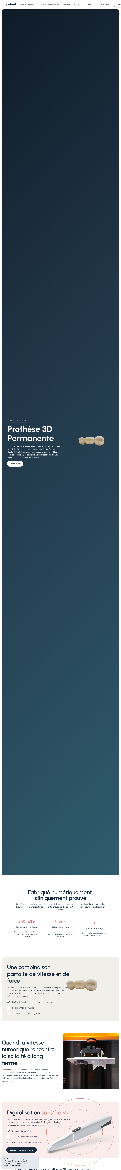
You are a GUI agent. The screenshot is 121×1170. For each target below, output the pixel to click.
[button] (48, 6)
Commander (15, 464)
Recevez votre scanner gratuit (21, 1150)
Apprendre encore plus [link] (12, 1165)
